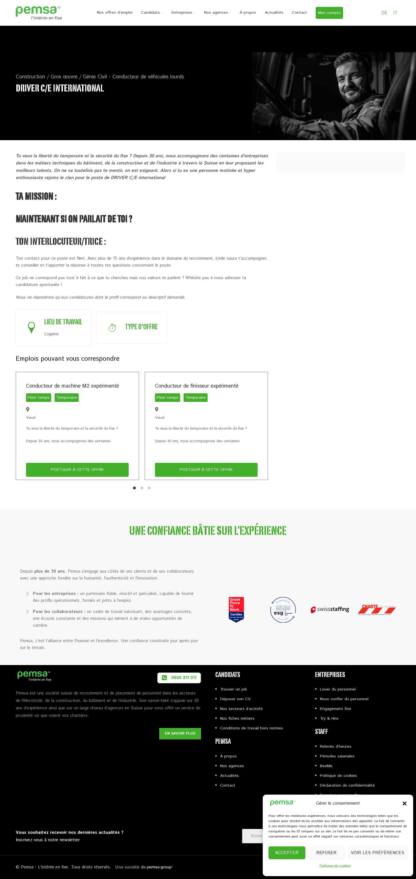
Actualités (229, 776)
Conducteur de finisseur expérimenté (196, 386)
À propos (228, 756)
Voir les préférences (377, 853)
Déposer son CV (235, 699)
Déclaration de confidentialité (347, 785)
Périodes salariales (337, 756)
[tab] (134, 488)
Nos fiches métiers (237, 718)
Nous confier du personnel (344, 699)
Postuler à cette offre (77, 470)
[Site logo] (39, 13)
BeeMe (326, 766)
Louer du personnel (338, 689)
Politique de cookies (335, 865)
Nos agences (232, 766)
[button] (404, 803)
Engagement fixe (335, 709)
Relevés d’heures (335, 746)
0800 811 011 (183, 678)
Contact (227, 785)
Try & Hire (329, 718)
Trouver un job (233, 689)
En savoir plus (180, 733)
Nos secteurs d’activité (241, 709)
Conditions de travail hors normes (251, 728)
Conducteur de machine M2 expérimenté (72, 386)
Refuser (326, 853)
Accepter (286, 853)
